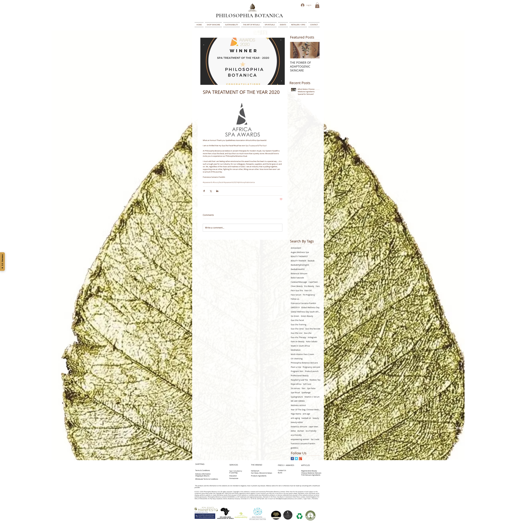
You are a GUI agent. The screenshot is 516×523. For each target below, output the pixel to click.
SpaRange (306, 392)
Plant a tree (296, 367)
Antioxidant (296, 248)
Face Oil (308, 290)
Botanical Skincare (299, 273)
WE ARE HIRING (298, 401)
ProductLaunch (311, 371)
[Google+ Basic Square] (300, 458)
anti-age (306, 413)
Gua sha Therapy (298, 337)
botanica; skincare (299, 426)
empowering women (300, 439)
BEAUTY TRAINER (298, 260)
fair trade (315, 439)
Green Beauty (307, 316)
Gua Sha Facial (297, 320)
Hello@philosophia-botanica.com (286, 499)
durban (300, 431)
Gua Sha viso (296, 333)
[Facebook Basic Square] (292, 458)
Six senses (295, 388)
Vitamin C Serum (312, 397)
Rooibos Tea (315, 380)
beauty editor (297, 422)
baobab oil (306, 418)
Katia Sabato (311, 341)
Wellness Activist (298, 405)
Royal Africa (296, 384)
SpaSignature (297, 397)
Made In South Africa (300, 345)
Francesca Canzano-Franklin (303, 303)
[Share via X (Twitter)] (210, 191)
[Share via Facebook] (204, 191)
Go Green (295, 316)
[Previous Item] (294, 50)
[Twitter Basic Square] (296, 458)
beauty (316, 418)
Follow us (295, 299)
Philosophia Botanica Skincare (304, 362)
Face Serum (296, 294)
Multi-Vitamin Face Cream (302, 354)
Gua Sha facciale (312, 328)
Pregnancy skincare (311, 367)
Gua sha (307, 333)
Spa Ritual (295, 392)
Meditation (296, 350)
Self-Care (307, 384)
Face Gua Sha (297, 290)
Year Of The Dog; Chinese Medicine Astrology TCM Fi (305, 409)
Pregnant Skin (297, 371)
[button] (317, 5)
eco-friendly (296, 435)
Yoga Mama (296, 413)
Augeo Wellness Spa (300, 252)
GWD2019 (295, 307)
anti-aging (295, 418)
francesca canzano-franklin (303, 443)
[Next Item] (315, 50)
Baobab (311, 260)
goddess (294, 448)
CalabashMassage (299, 282)
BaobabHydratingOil (300, 265)
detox (293, 431)
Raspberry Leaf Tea (299, 380)
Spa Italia (311, 388)
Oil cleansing (296, 358)
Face (318, 286)
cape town (313, 426)
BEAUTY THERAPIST (299, 256)
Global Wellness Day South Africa (305, 311)
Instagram (312, 337)
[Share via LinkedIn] (217, 191)
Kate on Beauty (297, 341)
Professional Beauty (300, 375)
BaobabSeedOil (298, 269)
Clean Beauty (297, 286)
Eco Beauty (309, 286)
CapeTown (313, 282)
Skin (303, 388)
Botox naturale (297, 277)
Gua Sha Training (298, 324)
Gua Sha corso (297, 328)
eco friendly (311, 431)
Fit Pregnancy (309, 294)
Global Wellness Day (310, 307)
